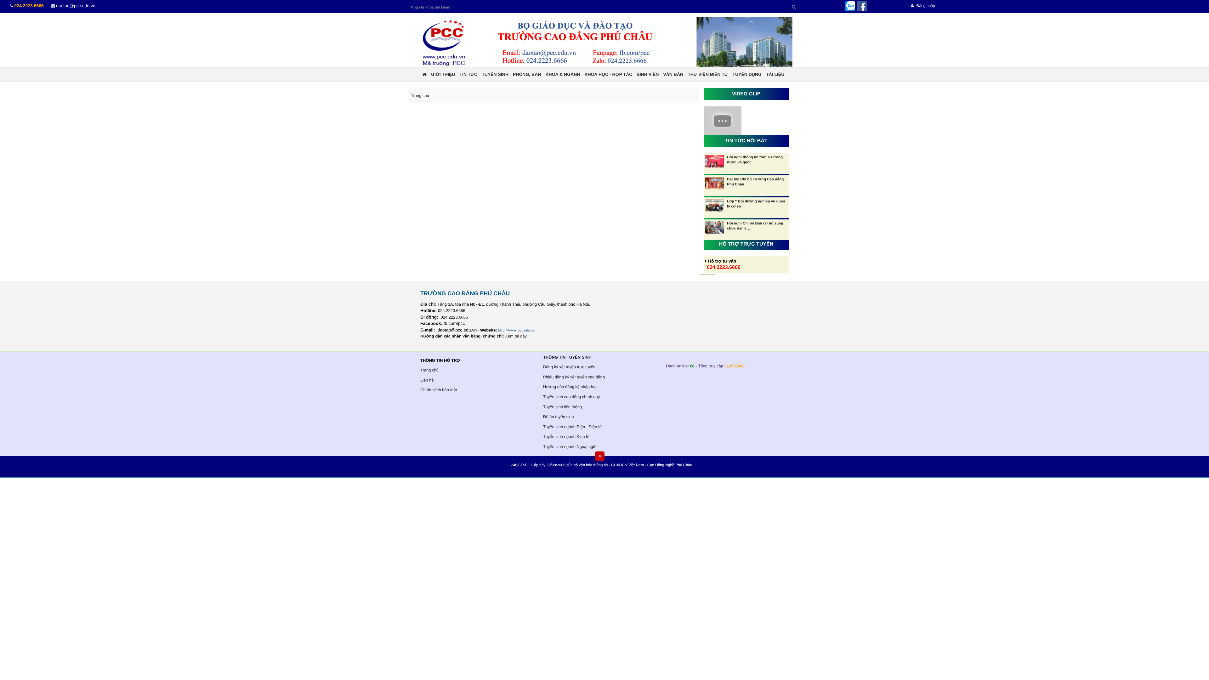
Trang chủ (429, 370)
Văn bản (673, 74)
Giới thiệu (443, 74)
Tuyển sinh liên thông (562, 407)
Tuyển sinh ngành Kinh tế (566, 436)
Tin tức (469, 74)
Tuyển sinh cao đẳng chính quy (571, 396)
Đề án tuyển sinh (558, 416)
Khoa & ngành (562, 74)
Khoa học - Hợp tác (608, 74)
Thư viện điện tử (708, 74)
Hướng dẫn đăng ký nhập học (570, 386)
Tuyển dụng (747, 74)
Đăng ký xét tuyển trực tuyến (569, 367)
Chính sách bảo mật (438, 390)
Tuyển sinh (495, 74)
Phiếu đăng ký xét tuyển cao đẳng (574, 377)
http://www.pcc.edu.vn (516, 330)
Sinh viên (648, 74)
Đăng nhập (925, 5)
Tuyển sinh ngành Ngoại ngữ (569, 446)
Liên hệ (427, 380)
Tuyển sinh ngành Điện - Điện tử (572, 426)
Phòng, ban (527, 74)
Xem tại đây (516, 336)
